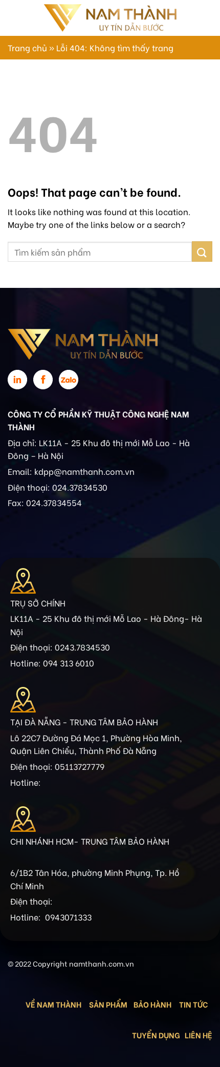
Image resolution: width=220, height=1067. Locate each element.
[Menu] (14, 17)
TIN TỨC (193, 1004)
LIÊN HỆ (198, 1034)
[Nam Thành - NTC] (110, 17)
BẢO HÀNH (153, 1004)
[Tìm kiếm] (198, 18)
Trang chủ (27, 47)
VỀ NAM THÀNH (53, 1004)
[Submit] (202, 251)
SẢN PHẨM (108, 1004)
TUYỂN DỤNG (156, 1034)
